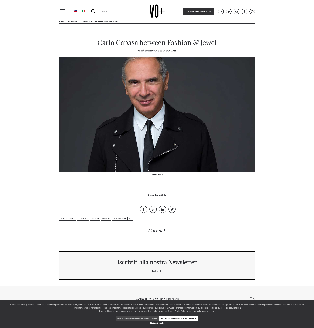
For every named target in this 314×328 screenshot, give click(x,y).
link (239, 308)
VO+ (130, 219)
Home (61, 21)
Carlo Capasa (67, 219)
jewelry (95, 219)
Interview (72, 21)
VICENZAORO (119, 219)
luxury (106, 219)
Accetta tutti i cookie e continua (179, 318)
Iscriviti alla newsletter (199, 11)
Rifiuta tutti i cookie (157, 323)
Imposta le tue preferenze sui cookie (137, 318)
